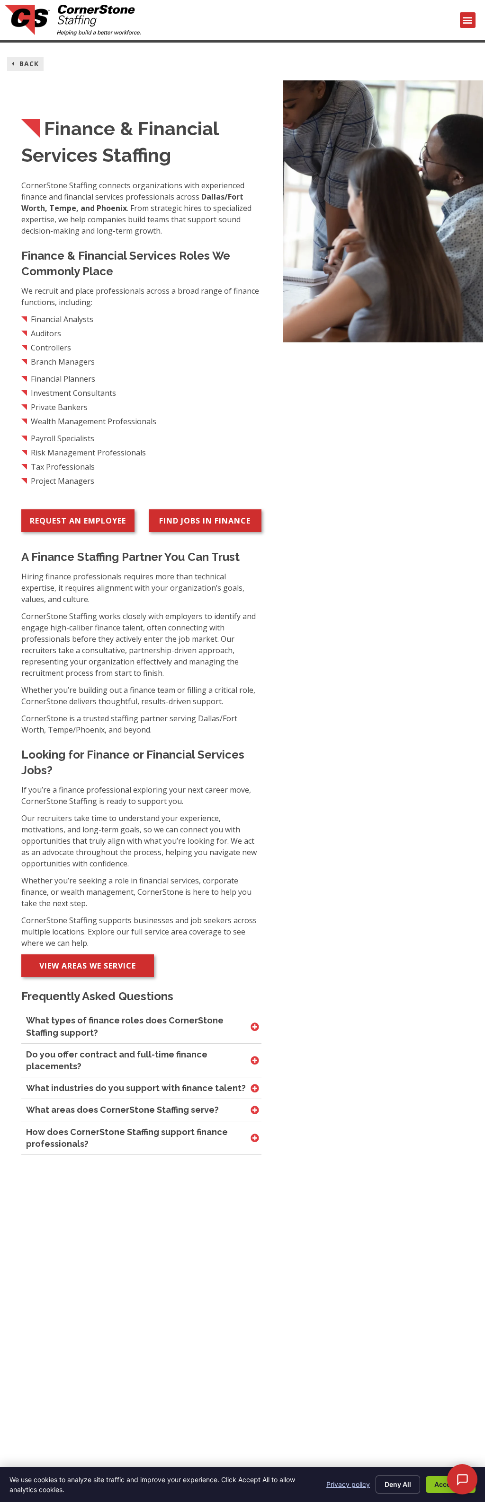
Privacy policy (348, 1484)
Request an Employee (78, 520)
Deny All (398, 1484)
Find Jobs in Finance (205, 520)
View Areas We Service (87, 966)
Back (28, 63)
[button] (468, 20)
